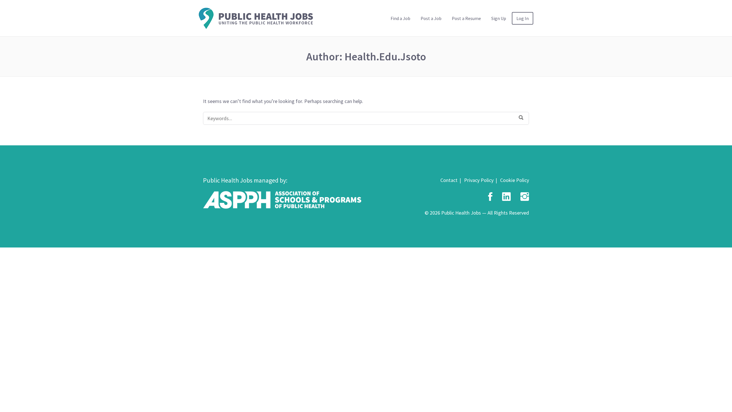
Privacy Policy (479, 180)
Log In (522, 18)
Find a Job (400, 18)
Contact (449, 180)
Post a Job (431, 18)
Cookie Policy (514, 180)
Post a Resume (466, 18)
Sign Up (498, 18)
